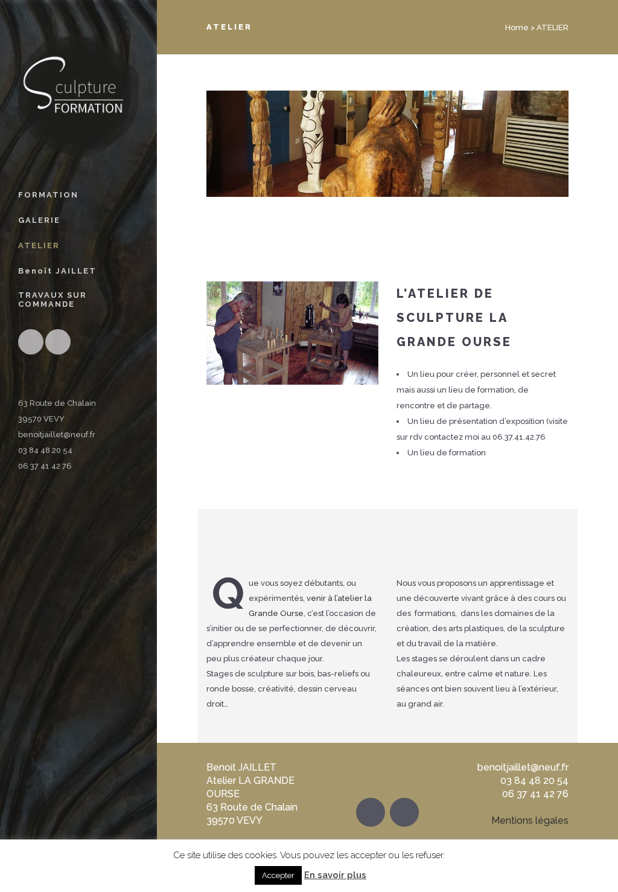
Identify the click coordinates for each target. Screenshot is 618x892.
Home (517, 27)
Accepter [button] (278, 875)
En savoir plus (335, 875)
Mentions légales (530, 820)
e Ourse (288, 613)
